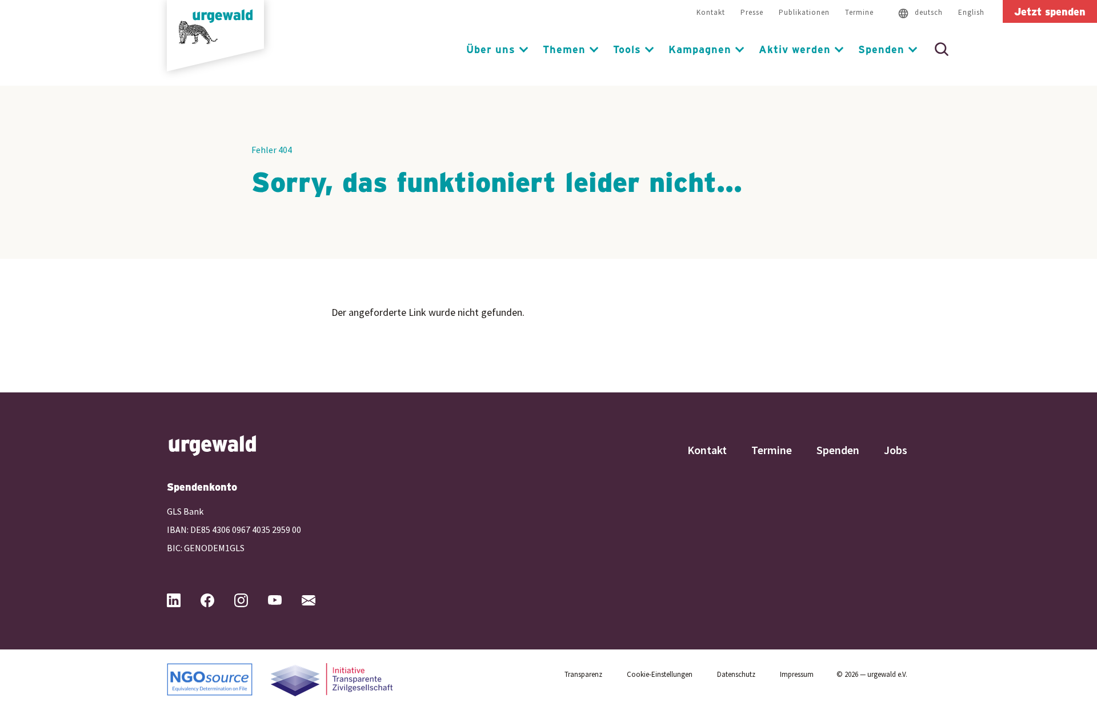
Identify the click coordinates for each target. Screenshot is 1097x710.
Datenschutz (736, 674)
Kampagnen (699, 49)
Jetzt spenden (1050, 11)
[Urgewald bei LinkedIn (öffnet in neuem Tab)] (183, 600)
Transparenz (583, 674)
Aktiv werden (795, 49)
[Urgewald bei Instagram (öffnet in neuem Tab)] (250, 600)
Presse (751, 12)
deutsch (929, 12)
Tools (627, 49)
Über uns (490, 49)
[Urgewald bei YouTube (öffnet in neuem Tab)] (284, 600)
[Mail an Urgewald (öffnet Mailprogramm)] (318, 600)
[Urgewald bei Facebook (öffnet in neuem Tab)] (217, 600)
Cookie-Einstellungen (659, 674)
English (971, 12)
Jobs (895, 450)
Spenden (881, 49)
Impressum (797, 674)
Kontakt (710, 12)
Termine (859, 12)
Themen (564, 49)
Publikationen (804, 12)
